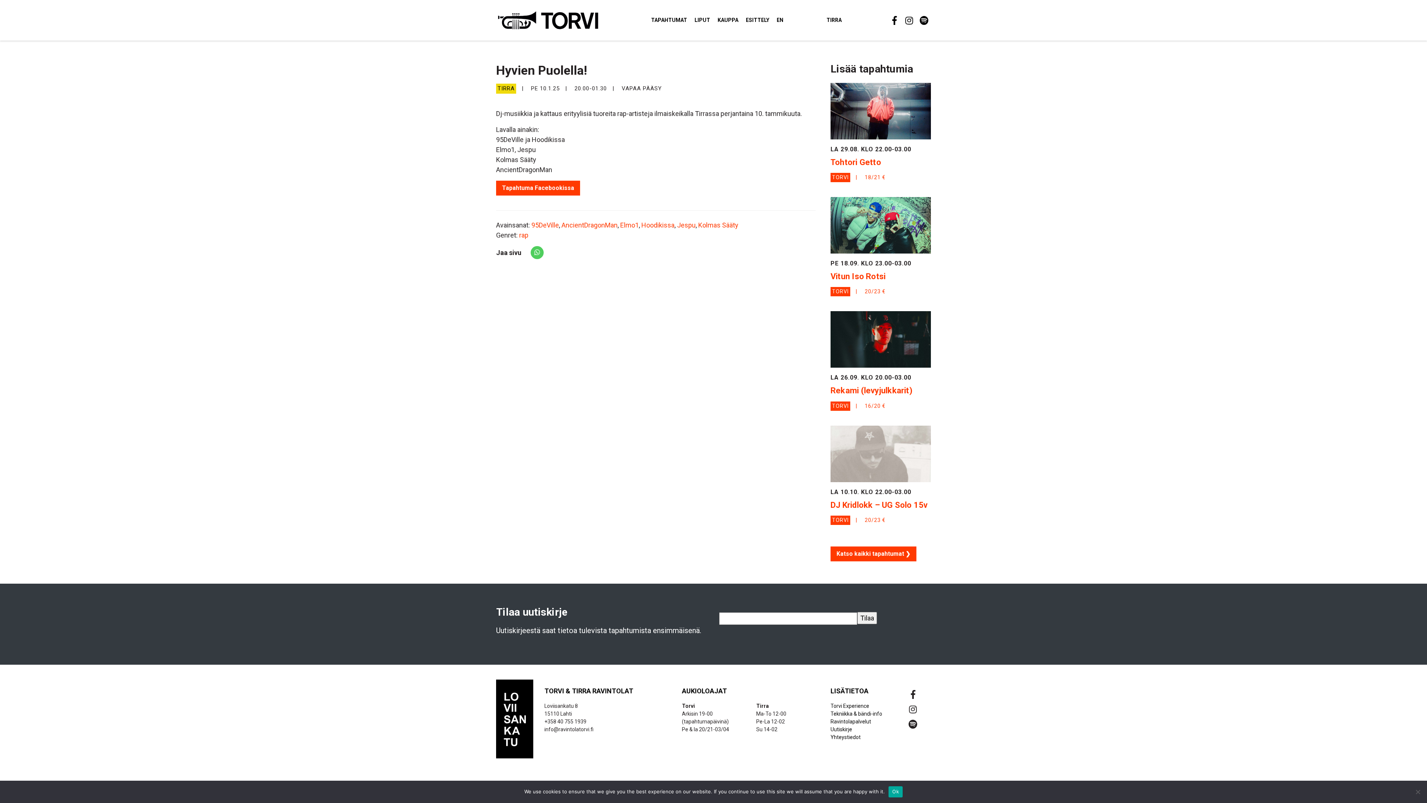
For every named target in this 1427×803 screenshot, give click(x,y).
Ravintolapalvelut (851, 722)
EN (780, 20)
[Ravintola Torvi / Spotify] (923, 20)
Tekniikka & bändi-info (856, 714)
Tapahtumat (669, 20)
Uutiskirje (841, 729)
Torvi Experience (850, 706)
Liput (702, 20)
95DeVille (545, 225)
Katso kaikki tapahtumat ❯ (873, 553)
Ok (895, 791)
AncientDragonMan (590, 225)
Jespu (686, 225)
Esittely (757, 20)
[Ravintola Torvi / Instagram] (908, 20)
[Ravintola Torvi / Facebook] (893, 20)
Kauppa (728, 20)
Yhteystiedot (846, 737)
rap (523, 235)
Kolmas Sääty (718, 225)
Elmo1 (629, 225)
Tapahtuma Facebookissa (538, 187)
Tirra (834, 20)
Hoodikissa (657, 225)
